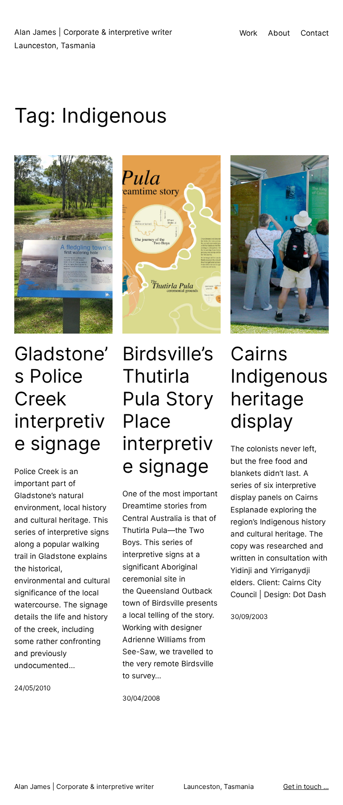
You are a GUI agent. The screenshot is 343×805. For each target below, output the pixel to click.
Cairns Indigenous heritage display (279, 387)
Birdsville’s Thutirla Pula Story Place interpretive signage (167, 410)
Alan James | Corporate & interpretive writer (93, 32)
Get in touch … (306, 786)
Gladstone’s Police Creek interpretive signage (61, 399)
